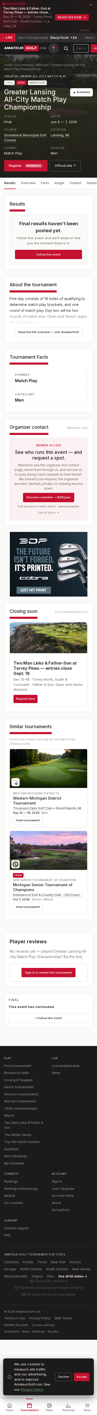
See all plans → (48, 512)
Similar (92, 183)
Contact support (16, 1228)
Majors (9, 1115)
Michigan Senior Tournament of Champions (42, 887)
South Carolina (57, 1269)
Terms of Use (14, 1318)
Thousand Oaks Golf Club (32, 808)
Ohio (50, 1276)
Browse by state (16, 1073)
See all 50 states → (72, 1276)
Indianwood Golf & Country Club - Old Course (47, 895)
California (11, 1262)
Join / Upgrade (63, 1189)
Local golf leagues (18, 1080)
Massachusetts (15, 1276)
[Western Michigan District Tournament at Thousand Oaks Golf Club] (48, 768)
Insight (59, 183)
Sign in (81, 48)
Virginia (37, 1276)
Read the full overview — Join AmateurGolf (48, 332)
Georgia (10, 1269)
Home (8, 65)
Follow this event (48, 254)
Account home (63, 1196)
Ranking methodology (21, 1189)
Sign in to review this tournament (48, 972)
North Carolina (31, 1269)
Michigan (42, 65)
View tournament (28, 820)
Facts (45, 183)
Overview (28, 183)
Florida (28, 1262)
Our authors (60, 1210)
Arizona (75, 1262)
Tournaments (24, 65)
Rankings (11, 1181)
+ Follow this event (48, 1018)
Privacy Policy (39, 1318)
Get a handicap (15, 1156)
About (56, 1203)
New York (58, 1262)
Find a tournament (17, 1066)
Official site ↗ (65, 166)
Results (10, 183)
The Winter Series (18, 1135)
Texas (42, 1262)
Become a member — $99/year (49, 497)
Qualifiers (11, 1149)
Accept (82, 1377)
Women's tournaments (21, 1094)
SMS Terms (63, 1318)
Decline (63, 1377)
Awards (9, 1196)
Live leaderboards (66, 1066)
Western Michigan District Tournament (37, 801)
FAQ (7, 1235)
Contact (75, 183)
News (56, 1073)
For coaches (13, 1203)
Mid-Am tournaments (20, 1101)
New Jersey (81, 1269)
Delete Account (16, 1325)
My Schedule (14, 1163)
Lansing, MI (60, 135)
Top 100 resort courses (22, 1142)
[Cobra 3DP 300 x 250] (48, 564)
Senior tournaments (19, 1087)
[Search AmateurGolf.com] (66, 48)
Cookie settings (43, 1325)
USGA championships (20, 1108)
